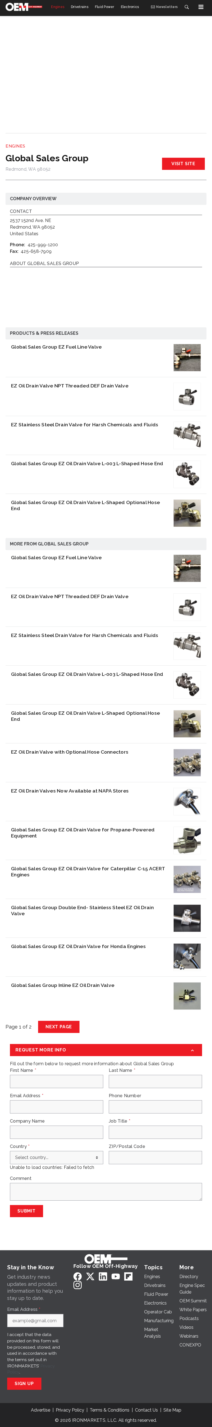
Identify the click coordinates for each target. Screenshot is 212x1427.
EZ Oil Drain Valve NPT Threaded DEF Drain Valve (69, 386)
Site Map (172, 1410)
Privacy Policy (70, 1410)
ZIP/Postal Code (127, 1146)
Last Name (122, 1070)
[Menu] (200, 6)
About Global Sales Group (44, 263)
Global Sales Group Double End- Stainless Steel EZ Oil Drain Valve (82, 910)
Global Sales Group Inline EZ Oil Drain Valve (62, 985)
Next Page (59, 1026)
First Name (23, 1070)
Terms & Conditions (109, 1410)
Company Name (27, 1121)
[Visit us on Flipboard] (128, 1276)
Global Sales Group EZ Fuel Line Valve (56, 347)
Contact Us (146, 1410)
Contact (21, 211)
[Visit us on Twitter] (90, 1276)
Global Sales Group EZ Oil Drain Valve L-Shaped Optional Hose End (85, 505)
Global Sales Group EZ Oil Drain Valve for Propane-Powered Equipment (83, 833)
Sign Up (24, 1383)
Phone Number (125, 1096)
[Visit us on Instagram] (77, 1285)
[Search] (186, 6)
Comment (20, 1178)
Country (20, 1146)
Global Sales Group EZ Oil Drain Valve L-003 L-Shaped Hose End (87, 463)
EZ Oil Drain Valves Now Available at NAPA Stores (70, 791)
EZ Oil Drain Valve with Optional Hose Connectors (69, 752)
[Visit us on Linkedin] (103, 1276)
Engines (15, 146)
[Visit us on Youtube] (116, 1276)
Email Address (26, 1096)
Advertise (40, 1410)
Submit (26, 1211)
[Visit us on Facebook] (77, 1276)
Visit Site (183, 163)
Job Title (119, 1121)
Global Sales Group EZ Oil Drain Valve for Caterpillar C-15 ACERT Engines (88, 871)
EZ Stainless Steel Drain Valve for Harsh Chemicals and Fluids (84, 424)
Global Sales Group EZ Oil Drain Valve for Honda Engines (78, 946)
